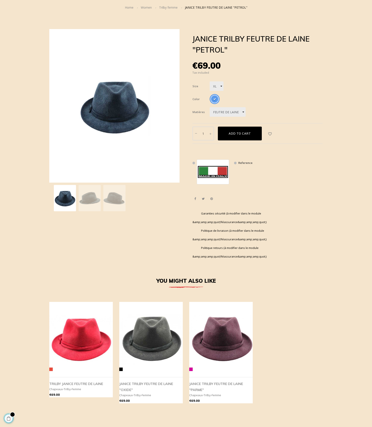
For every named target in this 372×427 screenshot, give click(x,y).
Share (195, 199)
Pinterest (211, 199)
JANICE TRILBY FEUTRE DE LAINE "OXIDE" (146, 387)
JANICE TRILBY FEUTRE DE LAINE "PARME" (216, 387)
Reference (245, 163)
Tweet (203, 199)
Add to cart (240, 133)
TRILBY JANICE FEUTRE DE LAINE (76, 384)
